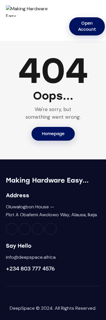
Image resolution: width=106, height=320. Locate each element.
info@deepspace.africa (31, 257)
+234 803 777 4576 (30, 268)
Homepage (53, 133)
